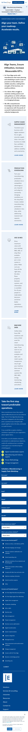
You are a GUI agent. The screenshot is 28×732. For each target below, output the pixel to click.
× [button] (24, 714)
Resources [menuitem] (6, 698)
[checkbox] (14, 564)
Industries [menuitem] (6, 694)
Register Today (12, 14)
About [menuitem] (5, 702)
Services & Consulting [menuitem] (10, 691)
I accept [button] (9, 729)
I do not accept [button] (17, 729)
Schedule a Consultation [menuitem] (18, 2)
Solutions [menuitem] (6, 687)
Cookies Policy (8, 722)
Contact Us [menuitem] (6, 705)
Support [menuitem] (5, 709)
